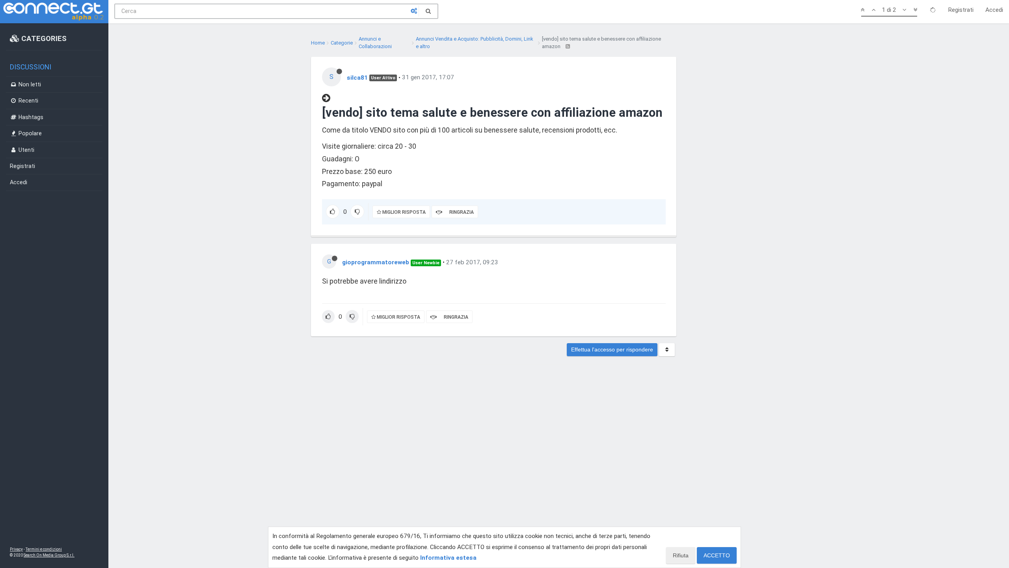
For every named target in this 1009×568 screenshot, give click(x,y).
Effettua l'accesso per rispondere (612, 349)
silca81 (357, 77)
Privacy (16, 549)
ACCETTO (717, 555)
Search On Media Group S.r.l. (49, 555)
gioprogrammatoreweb (375, 262)
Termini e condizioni (44, 549)
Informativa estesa (448, 557)
